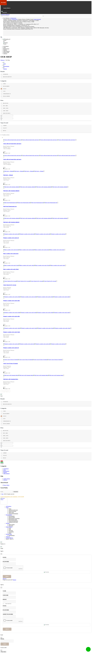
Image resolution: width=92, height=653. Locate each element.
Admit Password (8, 614)
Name (4, 591)
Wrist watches (12, 524)
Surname (5, 595)
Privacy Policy (6, 485)
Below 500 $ (5, 103)
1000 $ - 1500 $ (5, 108)
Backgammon (6, 48)
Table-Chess (11, 512)
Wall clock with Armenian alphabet (11, 190)
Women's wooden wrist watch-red (11, 237)
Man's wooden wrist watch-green (10, 253)
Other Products (6, 51)
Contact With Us (6, 8)
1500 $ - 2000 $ (5, 110)
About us (5, 53)
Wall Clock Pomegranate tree (10, 206)
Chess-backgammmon (13, 513)
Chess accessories (12, 511)
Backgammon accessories (14, 518)
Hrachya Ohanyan (7, 76)
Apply (2, 462)
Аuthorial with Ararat (13, 510)
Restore (14, 579)
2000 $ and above (6, 113)
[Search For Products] (1, 37)
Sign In (4, 9)
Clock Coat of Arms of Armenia (10, 363)
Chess (4, 47)
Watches (5, 49)
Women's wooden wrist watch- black (11, 332)
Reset (2, 461)
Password (6, 561)
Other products (6, 473)
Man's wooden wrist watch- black (11, 269)
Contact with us (6, 478)
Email (4, 557)
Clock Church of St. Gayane (9, 285)
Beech (4, 130)
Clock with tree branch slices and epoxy (12, 143)
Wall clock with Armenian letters (10, 379)
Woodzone (5, 74)
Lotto (10, 528)
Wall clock (11, 525)
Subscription (8, 603)
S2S (2, 494)
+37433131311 (13, 18)
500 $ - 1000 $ (5, 105)
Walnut (5, 128)
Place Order (3, 651)
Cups (10, 529)
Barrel (10, 533)
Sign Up (9, 9)
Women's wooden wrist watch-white (11, 300)
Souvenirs (11, 530)
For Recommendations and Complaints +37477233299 (12, 496)
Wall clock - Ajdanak (8, 175)
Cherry (5, 125)
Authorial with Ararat (13, 522)
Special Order (6, 52)
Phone (5, 599)
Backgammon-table (13, 519)
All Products (6, 46)
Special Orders (12, 517)
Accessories (11, 531)
